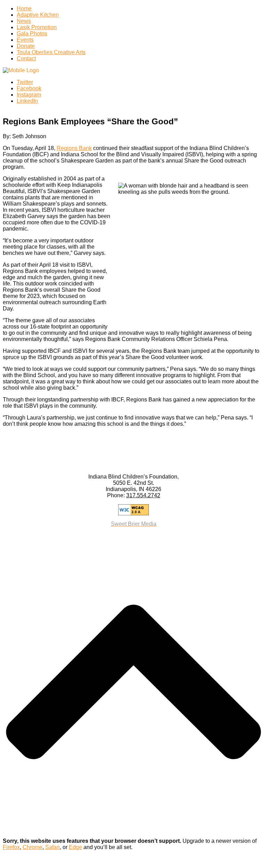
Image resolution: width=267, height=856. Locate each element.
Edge (75, 847)
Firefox (11, 847)
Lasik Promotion (37, 27)
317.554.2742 (143, 495)
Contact (26, 58)
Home (24, 8)
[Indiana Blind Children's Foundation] (21, 70)
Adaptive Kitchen (38, 15)
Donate (26, 46)
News (24, 21)
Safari (52, 847)
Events (25, 40)
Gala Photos (32, 33)
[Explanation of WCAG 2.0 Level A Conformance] (133, 509)
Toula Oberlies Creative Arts (51, 52)
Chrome (32, 847)
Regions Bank (74, 148)
